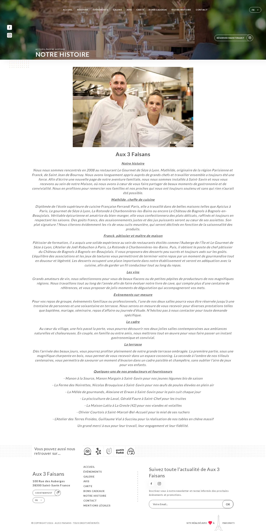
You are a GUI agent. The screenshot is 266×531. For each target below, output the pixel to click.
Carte (140, 9)
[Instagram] (9, 35)
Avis (129, 9)
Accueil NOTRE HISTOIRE (50, 49)
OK (228, 504)
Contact (202, 9)
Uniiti (231, 523)
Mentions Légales (97, 505)
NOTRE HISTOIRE (181, 9)
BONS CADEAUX (158, 9)
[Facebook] (9, 27)
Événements (100, 9)
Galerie (117, 9)
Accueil (68, 9)
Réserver (82, 9)
